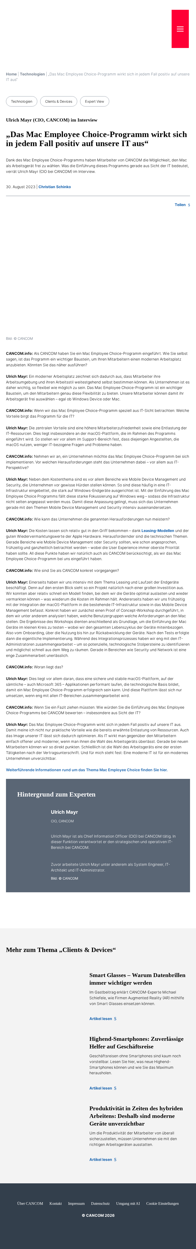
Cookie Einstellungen (162, 1203)
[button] (180, 29)
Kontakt (55, 1203)
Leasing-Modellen (158, 530)
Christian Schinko (54, 187)
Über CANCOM (30, 1203)
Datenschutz (100, 1203)
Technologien (32, 74)
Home (11, 74)
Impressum (76, 1203)
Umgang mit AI (128, 1203)
